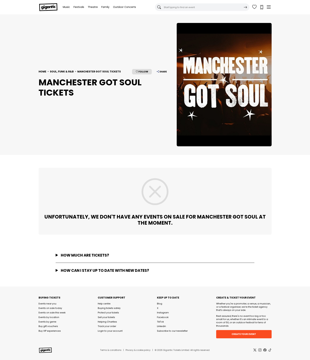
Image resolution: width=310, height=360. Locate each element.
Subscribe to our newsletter (172, 330)
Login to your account (110, 330)
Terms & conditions (110, 350)
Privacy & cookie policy (138, 350)
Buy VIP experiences (50, 330)
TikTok (160, 321)
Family (105, 7)
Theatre (93, 7)
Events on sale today (50, 308)
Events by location (49, 317)
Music (66, 7)
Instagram (163, 312)
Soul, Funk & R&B (62, 71)
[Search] (245, 7)
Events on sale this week (52, 312)
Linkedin (161, 326)
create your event (244, 334)
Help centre (104, 303)
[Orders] (261, 7)
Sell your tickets (106, 317)
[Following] (254, 7)
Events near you (47, 303)
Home (42, 71)
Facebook (162, 317)
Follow (143, 71)
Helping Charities (107, 321)
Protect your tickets (108, 312)
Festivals (79, 7)
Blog (159, 303)
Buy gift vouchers (48, 326)
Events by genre (47, 321)
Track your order (107, 326)
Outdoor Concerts (124, 7)
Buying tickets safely (109, 308)
